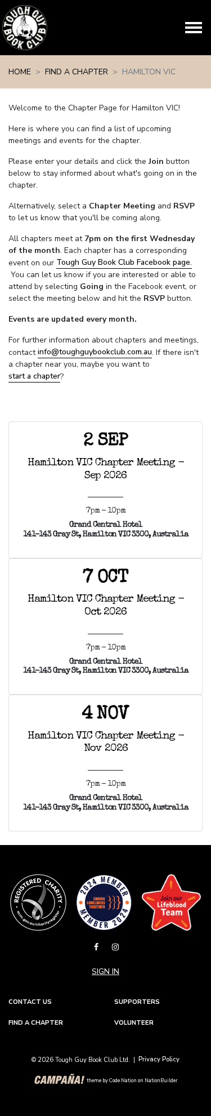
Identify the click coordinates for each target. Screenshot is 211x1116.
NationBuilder (161, 1081)
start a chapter (34, 376)
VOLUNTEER (134, 1023)
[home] (24, 27)
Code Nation (123, 1081)
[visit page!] (97, 947)
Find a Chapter (76, 71)
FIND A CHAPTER (35, 1023)
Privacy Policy (158, 1059)
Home (19, 71)
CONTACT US (30, 1002)
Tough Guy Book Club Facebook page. (124, 262)
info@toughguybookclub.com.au (95, 351)
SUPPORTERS (137, 1002)
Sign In (105, 971)
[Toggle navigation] (193, 27)
